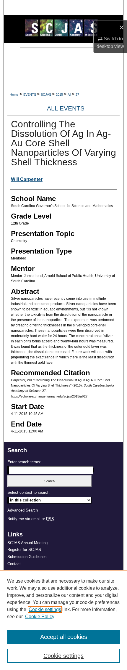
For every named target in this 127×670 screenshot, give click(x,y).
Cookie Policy (39, 616)
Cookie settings (45, 609)
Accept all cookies (63, 637)
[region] (63, 620)
